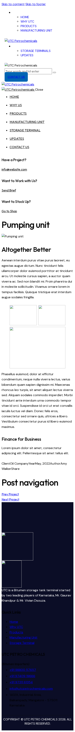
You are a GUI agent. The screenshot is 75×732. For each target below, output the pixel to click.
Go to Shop (9, 211)
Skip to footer (35, 4)
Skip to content (13, 4)
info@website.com (14, 169)
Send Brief (9, 190)
